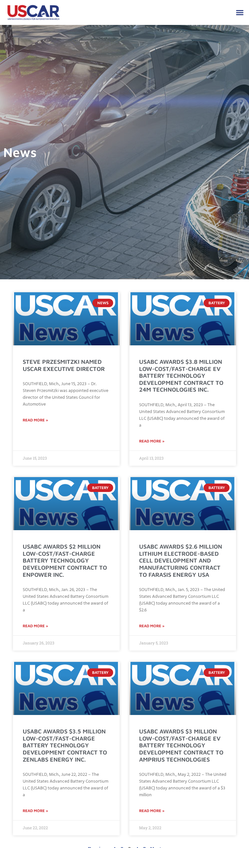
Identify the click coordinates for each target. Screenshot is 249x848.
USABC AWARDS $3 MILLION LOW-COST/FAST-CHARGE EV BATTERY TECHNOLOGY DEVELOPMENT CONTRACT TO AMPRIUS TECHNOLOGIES (181, 745)
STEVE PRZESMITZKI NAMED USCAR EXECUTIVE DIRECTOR (64, 365)
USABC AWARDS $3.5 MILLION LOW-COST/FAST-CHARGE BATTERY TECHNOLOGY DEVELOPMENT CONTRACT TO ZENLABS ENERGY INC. (65, 745)
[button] (240, 12)
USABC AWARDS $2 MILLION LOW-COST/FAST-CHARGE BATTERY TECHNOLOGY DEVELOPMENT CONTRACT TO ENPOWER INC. (65, 560)
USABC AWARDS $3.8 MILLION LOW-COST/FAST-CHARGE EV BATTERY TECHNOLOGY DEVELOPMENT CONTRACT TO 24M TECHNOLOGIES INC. (181, 375)
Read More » (35, 420)
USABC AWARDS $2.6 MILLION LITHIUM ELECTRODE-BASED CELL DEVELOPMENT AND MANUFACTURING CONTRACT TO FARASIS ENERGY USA (180, 560)
